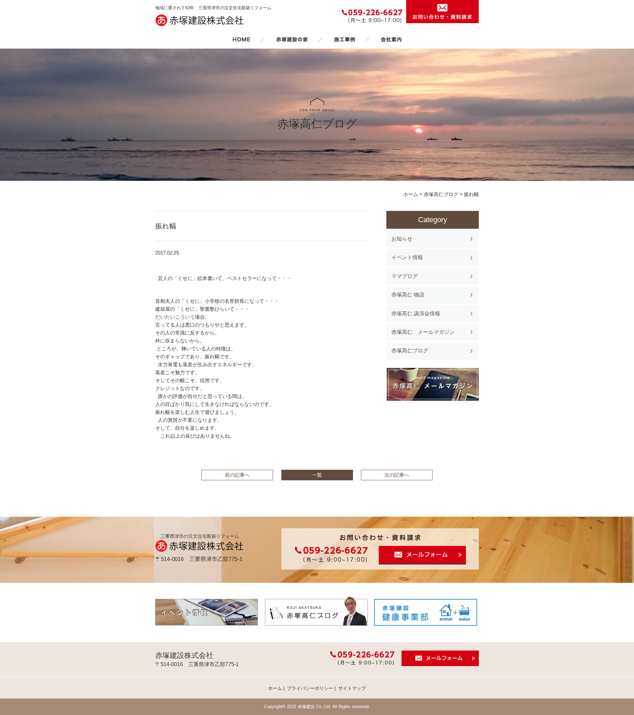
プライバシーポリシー (310, 688)
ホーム (241, 39)
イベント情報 (407, 257)
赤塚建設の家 (292, 39)
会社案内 (391, 39)
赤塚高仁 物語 (407, 295)
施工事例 (344, 39)
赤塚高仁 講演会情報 (415, 313)
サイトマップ (352, 688)
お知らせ (401, 239)
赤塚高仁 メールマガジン (423, 332)
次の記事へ (396, 475)
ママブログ (404, 276)
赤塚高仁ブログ (409, 350)
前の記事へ (237, 475)
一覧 (317, 475)
